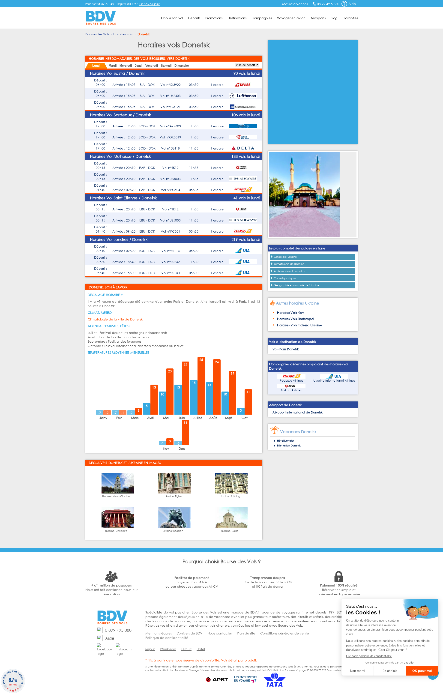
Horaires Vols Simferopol (295, 319)
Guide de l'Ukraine (285, 257)
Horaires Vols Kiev (290, 312)
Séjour (150, 649)
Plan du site (246, 633)
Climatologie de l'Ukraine (289, 264)
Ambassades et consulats (289, 271)
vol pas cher (179, 612)
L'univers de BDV (189, 633)
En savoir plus (149, 4)
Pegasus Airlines (291, 381)
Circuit (186, 649)
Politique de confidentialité (166, 637)
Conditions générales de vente (284, 633)
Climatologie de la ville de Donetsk (115, 319)
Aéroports (318, 18)
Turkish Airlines (291, 390)
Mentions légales (158, 633)
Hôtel (201, 649)
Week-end (168, 649)
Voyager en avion (291, 18)
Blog (334, 18)
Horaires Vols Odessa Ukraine (299, 325)
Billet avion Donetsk (289, 445)
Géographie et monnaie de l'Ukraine (296, 285)
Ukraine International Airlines (334, 381)
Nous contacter (219, 633)
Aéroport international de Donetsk (297, 412)
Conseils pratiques (285, 278)
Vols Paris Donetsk (285, 349)
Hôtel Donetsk (285, 441)
